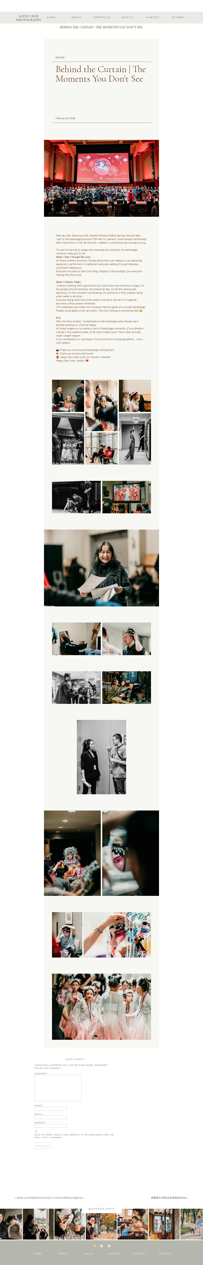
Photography (101, 22)
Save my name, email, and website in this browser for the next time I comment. (74, 1136)
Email (39, 1114)
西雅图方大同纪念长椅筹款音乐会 (168, 1197)
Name (39, 1105)
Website (40, 1123)
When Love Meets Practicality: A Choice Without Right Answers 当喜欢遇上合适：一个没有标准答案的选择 (76, 1197)
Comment (42, 1073)
